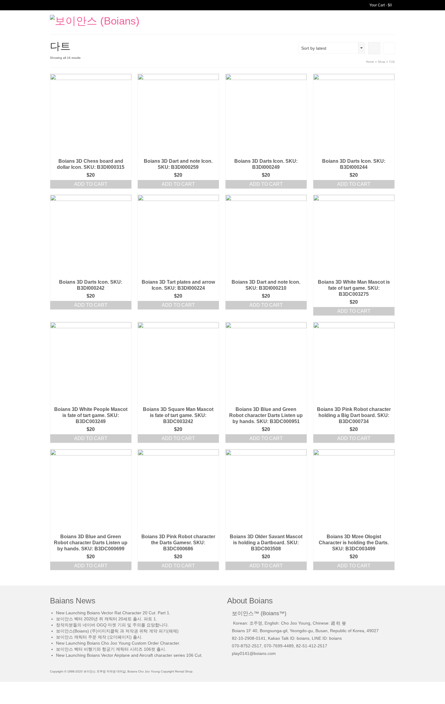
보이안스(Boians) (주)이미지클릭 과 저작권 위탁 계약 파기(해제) (117, 631)
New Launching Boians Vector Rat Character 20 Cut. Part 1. (113, 612)
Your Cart (380, 5)
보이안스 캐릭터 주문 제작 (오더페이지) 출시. (99, 637)
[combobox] (331, 48)
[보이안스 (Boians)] (104, 20)
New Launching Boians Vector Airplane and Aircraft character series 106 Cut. (129, 655)
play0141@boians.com (254, 653)
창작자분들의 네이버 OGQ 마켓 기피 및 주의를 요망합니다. (112, 624)
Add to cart (90, 184)
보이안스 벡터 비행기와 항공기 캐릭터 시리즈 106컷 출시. (111, 649)
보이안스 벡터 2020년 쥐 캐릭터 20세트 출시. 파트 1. (106, 618)
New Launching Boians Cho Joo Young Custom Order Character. (118, 643)
